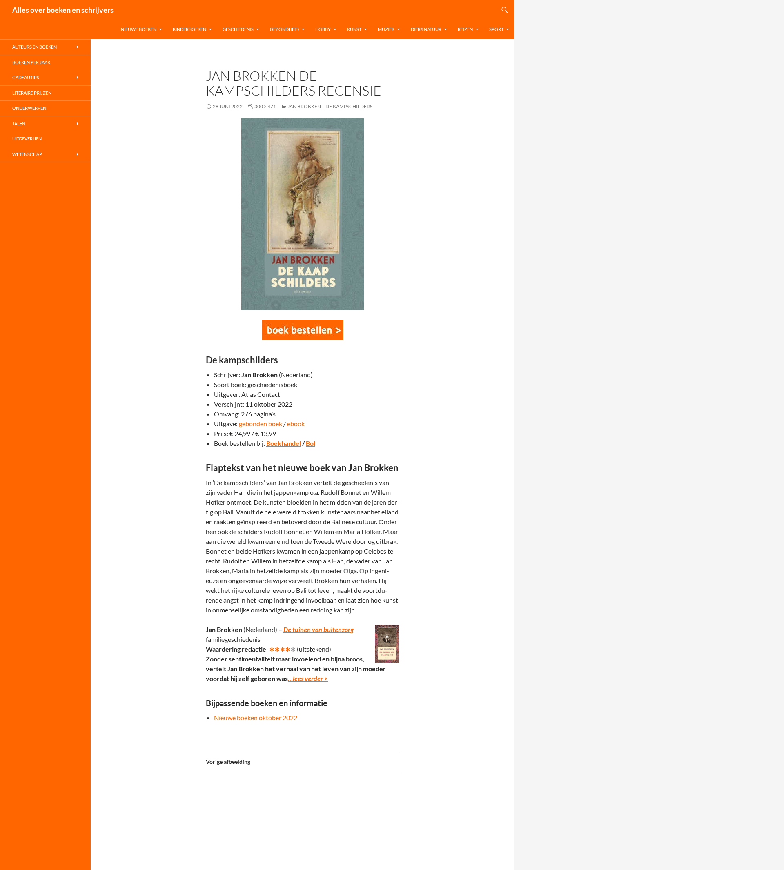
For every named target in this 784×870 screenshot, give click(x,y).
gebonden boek (260, 423)
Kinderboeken (189, 29)
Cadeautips (25, 77)
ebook (296, 423)
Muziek (386, 29)
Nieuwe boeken (138, 29)
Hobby (323, 29)
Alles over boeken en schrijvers (63, 9)
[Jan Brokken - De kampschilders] (302, 330)
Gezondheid (284, 29)
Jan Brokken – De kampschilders (329, 106)
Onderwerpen (29, 108)
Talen (18, 123)
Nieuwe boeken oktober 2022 (255, 717)
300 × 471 (265, 106)
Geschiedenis (238, 29)
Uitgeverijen (27, 138)
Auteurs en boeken (34, 46)
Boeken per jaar (31, 62)
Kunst (354, 29)
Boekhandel (283, 443)
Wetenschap (27, 154)
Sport (496, 29)
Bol (310, 443)
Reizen (465, 29)
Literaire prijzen (31, 93)
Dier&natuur (426, 29)
